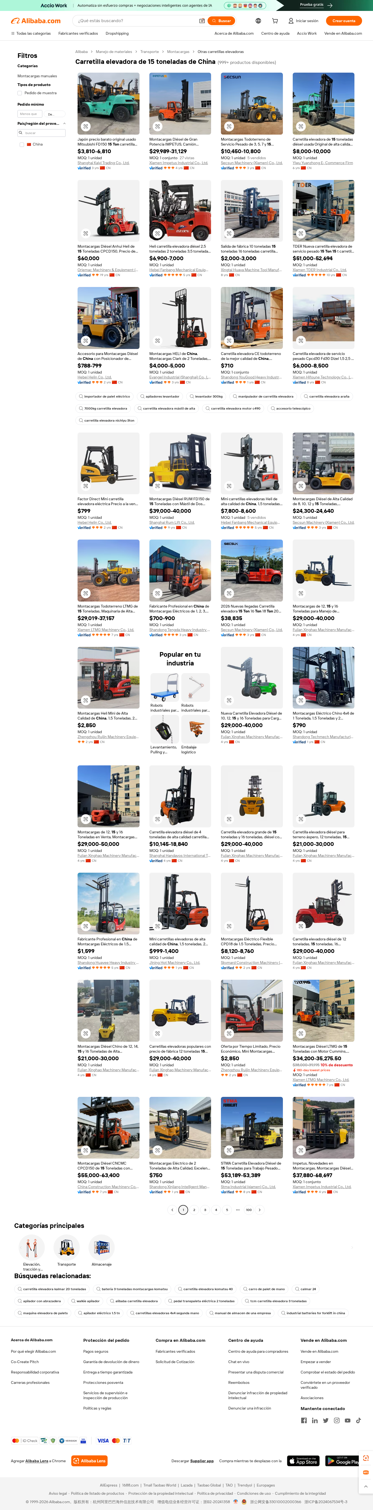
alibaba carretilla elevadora (137, 1301)
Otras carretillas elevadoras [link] (221, 51)
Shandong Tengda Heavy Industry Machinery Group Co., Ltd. (180, 629)
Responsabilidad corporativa (35, 1372)
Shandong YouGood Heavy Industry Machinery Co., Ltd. (252, 377)
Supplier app (202, 1461)
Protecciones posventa (103, 1382)
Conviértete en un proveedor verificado (325, 1385)
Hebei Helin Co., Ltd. (95, 377)
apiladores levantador (162, 396)
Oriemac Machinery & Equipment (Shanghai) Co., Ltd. (109, 270)
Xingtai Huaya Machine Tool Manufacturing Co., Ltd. (252, 270)
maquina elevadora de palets (45, 1313)
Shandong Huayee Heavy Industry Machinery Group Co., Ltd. (109, 962)
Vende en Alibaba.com (319, 1351)
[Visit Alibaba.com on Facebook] (304, 1420)
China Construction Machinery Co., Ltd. (109, 1187)
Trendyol (244, 1485)
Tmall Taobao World (159, 1485)
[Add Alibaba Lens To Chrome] (89, 1460)
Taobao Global (209, 1485)
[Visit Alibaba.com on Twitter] (325, 1420)
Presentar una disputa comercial (255, 1372)
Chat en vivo (238, 1362)
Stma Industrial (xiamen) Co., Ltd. (248, 1187)
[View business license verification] (235, 1502)
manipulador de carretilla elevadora (266, 396)
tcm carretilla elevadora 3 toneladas (278, 1301)
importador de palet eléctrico (107, 396)
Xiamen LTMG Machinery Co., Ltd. (106, 629)
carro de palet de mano (267, 1289)
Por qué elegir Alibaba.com (33, 1351)
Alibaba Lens (36, 1461)
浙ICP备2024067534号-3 (325, 1502)
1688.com (130, 1485)
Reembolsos (239, 1382)
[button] (202, 20)
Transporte (149, 51)
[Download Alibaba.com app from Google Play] (343, 1460)
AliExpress (108, 1485)
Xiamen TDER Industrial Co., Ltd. (320, 270)
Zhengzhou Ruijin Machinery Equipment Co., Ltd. (109, 737)
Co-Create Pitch (25, 1362)
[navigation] (41, 631)
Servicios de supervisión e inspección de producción (105, 1395)
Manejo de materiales (114, 51)
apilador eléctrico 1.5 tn (102, 1313)
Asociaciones (312, 1398)
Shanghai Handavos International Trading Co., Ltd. (180, 855)
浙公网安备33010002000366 (275, 1502)
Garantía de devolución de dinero (111, 1362)
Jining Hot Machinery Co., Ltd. (174, 962)
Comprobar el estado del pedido (328, 1372)
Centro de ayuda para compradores (258, 1351)
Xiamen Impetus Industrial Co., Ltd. (178, 163)
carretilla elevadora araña (329, 396)
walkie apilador (88, 1301)
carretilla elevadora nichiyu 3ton (109, 420)
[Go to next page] (260, 1210)
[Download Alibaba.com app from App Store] (303, 1460)
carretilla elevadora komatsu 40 (208, 1289)
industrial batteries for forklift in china (316, 1313)
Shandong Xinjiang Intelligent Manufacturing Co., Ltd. (180, 1187)
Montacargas (178, 51)
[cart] (276, 21)
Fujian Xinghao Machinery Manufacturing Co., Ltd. (324, 629)
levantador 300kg (209, 396)
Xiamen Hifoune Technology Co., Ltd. (324, 377)
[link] (366, 1458)
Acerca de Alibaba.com (31, 1340)
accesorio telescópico (293, 408)
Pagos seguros (95, 1351)
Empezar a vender (316, 1362)
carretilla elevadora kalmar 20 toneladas (54, 1289)
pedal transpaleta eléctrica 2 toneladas (204, 1301)
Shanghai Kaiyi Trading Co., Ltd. (103, 163)
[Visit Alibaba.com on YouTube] (347, 1420)
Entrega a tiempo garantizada (107, 1372)
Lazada (187, 1485)
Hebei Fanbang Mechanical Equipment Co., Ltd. (180, 270)
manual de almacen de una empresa (243, 1313)
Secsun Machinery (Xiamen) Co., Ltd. (252, 163)
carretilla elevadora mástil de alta (169, 408)
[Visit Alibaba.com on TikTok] (358, 1420)
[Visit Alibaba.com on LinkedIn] (315, 1420)
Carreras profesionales (30, 1382)
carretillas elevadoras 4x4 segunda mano (167, 1313)
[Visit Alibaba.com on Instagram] (336, 1420)
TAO (229, 1485)
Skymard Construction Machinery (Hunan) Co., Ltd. (252, 962)
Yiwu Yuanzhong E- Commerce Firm (323, 163)
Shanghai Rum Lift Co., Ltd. (172, 522)
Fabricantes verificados (175, 1351)
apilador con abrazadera (42, 1301)
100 (249, 1210)
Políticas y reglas (97, 1408)
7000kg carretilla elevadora (105, 408)
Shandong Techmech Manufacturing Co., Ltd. (324, 737)
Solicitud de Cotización (175, 1362)
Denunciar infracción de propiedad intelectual (257, 1395)
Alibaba (81, 51)
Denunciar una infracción (249, 1408)
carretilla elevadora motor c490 (235, 408)
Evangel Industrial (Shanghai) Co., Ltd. (180, 377)
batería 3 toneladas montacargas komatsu (135, 1289)
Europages (266, 1485)
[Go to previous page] (172, 1210)
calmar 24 (308, 1289)
